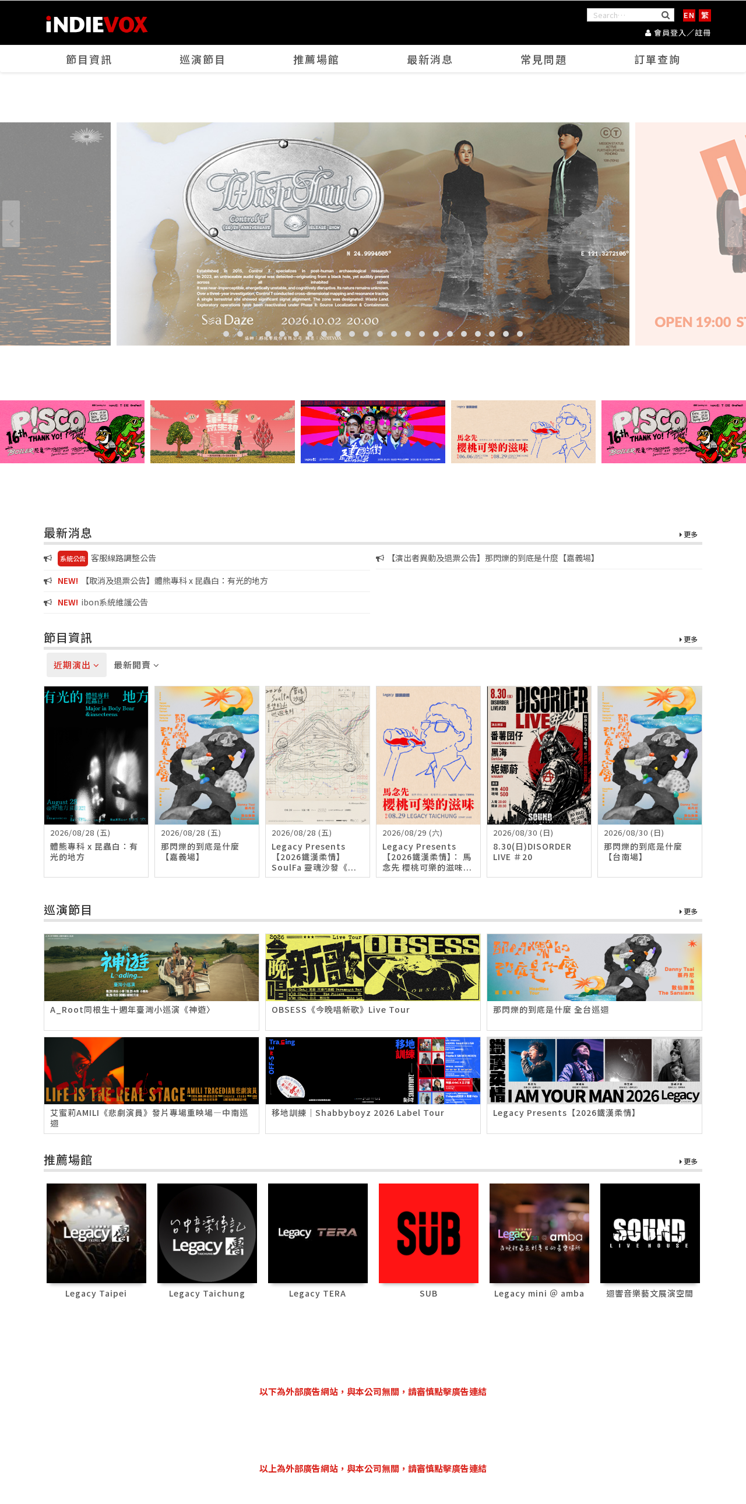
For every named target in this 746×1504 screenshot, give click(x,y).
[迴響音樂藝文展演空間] (650, 1232)
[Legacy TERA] (318, 1232)
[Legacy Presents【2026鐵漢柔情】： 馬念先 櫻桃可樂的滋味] (523, 431)
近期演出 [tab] (73, 664)
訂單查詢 (657, 58)
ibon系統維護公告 (103, 602)
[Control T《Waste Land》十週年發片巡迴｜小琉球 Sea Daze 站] (373, 234)
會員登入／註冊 (681, 32)
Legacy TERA (317, 1293)
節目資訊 (89, 58)
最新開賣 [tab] (133, 664)
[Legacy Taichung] (207, 1232)
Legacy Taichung (207, 1293)
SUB (429, 1293)
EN (689, 14)
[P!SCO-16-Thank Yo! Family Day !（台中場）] (72, 431)
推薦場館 (316, 58)
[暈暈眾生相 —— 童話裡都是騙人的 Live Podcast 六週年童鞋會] (222, 431)
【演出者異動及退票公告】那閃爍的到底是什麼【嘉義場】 (493, 557)
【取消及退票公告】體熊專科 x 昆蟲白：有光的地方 (163, 580)
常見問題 (543, 58)
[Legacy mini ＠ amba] (539, 1232)
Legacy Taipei (96, 1293)
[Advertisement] (373, 1430)
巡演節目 (203, 58)
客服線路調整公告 (108, 557)
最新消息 (430, 58)
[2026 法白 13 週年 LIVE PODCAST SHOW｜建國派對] (373, 431)
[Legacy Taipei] (96, 1232)
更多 (690, 534)
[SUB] (428, 1232)
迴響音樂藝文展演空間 (650, 1293)
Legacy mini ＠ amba (539, 1293)
